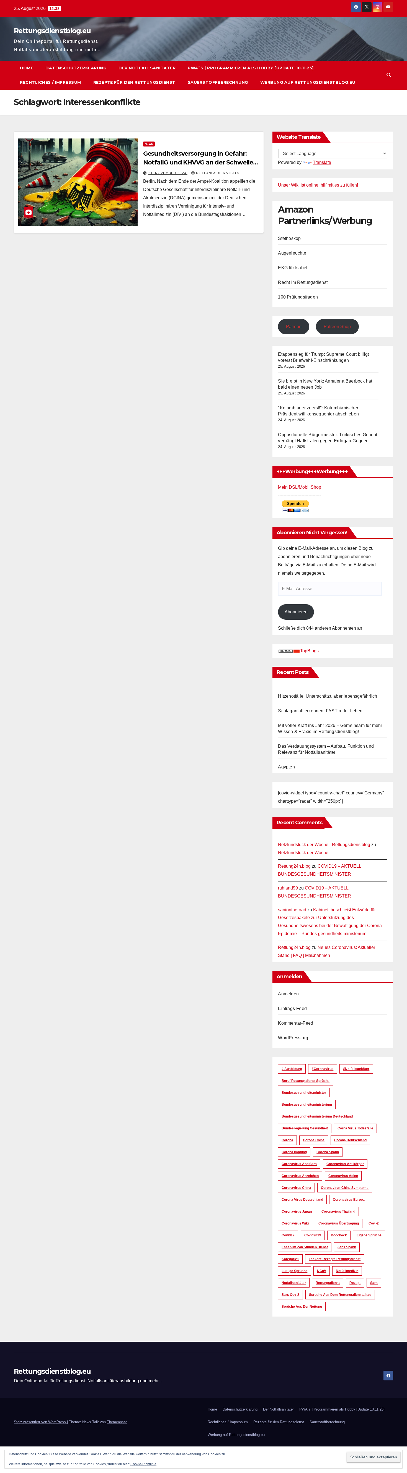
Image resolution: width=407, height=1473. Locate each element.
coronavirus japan (297, 1211)
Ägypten (286, 767)
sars (374, 1283)
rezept (354, 1283)
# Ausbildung (292, 1069)
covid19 (288, 1235)
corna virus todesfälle (355, 1128)
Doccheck (339, 1235)
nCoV (321, 1271)
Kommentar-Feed (295, 1023)
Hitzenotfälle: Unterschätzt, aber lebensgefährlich (327, 696)
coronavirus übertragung (338, 1223)
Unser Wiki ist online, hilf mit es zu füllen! (318, 185)
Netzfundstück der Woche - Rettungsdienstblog (324, 844)
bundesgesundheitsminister (304, 1093)
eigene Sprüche (369, 1235)
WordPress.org (293, 1037)
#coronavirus (322, 1069)
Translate (322, 162)
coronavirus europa (349, 1200)
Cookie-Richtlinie (143, 1464)
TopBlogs (309, 650)
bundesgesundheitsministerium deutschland (317, 1116)
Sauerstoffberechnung (218, 82)
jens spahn (347, 1247)
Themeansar (117, 1422)
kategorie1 (290, 1259)
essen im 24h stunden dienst (305, 1247)
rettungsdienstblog (218, 173)
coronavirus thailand (338, 1211)
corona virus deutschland (302, 1200)
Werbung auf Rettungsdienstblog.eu (308, 82)
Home (26, 68)
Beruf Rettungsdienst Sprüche (305, 1081)
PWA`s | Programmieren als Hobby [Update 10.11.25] (251, 68)
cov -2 (374, 1223)
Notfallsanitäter (294, 1283)
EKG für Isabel (292, 267)
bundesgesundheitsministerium (307, 1104)
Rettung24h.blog (294, 866)
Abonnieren (296, 611)
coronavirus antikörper (345, 1164)
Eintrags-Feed (292, 1008)
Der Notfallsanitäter (147, 68)
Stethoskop (289, 238)
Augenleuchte (292, 253)
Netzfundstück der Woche (303, 852)
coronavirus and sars (299, 1164)
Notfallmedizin (347, 1271)
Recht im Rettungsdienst (303, 282)
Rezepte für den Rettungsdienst (134, 82)
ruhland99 (288, 888)
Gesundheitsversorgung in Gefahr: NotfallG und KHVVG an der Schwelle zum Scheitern (198, 162)
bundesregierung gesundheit (305, 1128)
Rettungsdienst (328, 1283)
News (149, 143)
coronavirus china (296, 1188)
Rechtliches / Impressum (50, 82)
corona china (313, 1140)
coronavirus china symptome (345, 1188)
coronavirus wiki (295, 1223)
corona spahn (327, 1152)
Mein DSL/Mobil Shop (299, 487)
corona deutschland (350, 1140)
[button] (389, 75)
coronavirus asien (343, 1176)
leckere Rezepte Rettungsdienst (334, 1259)
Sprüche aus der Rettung (302, 1307)
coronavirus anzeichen (300, 1176)
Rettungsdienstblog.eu (52, 31)
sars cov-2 (290, 1295)
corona (287, 1140)
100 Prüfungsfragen (298, 297)
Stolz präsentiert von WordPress (40, 1422)
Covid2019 (312, 1235)
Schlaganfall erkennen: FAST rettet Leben (320, 710)
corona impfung (294, 1152)
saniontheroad (292, 909)
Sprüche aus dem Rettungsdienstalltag (340, 1295)
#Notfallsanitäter (356, 1069)
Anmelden (288, 993)
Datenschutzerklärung (75, 68)
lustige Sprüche (294, 1271)
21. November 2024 (167, 173)
